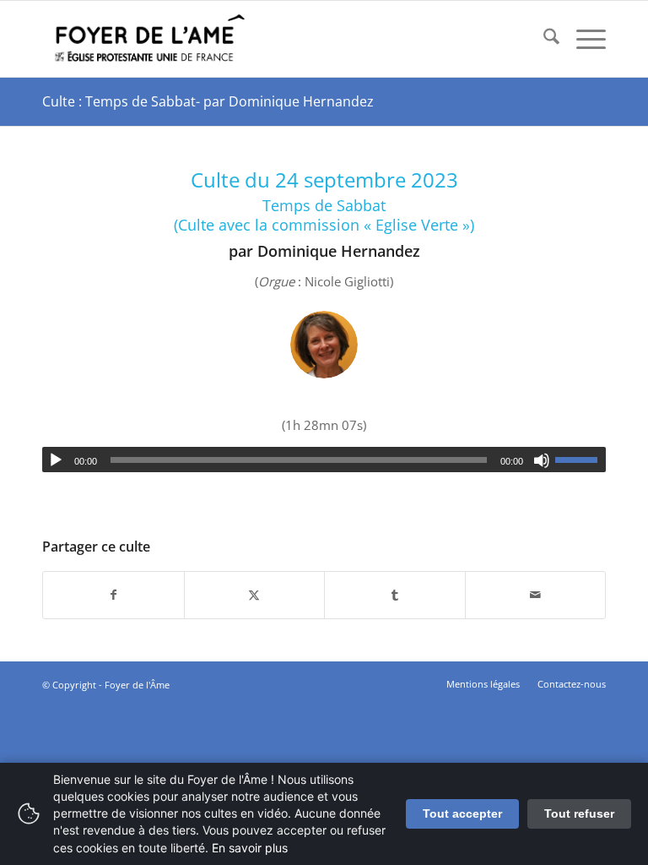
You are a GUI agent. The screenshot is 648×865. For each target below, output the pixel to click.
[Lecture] (55, 460)
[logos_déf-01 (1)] (150, 39)
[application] (324, 459)
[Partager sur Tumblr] (395, 595)
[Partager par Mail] (536, 595)
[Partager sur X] (255, 595)
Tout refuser (579, 813)
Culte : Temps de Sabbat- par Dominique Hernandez (208, 101)
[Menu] (582, 39)
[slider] (580, 459)
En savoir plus (250, 848)
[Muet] (541, 460)
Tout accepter (462, 813)
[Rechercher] (542, 39)
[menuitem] (542, 39)
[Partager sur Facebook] (113, 595)
